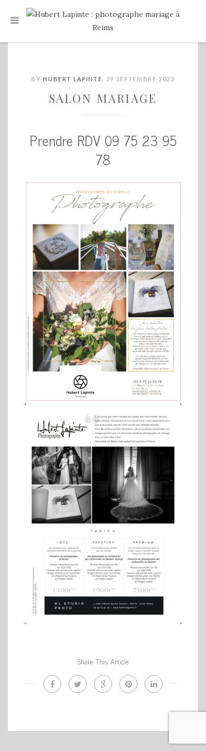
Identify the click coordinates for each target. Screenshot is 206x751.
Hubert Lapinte (72, 78)
